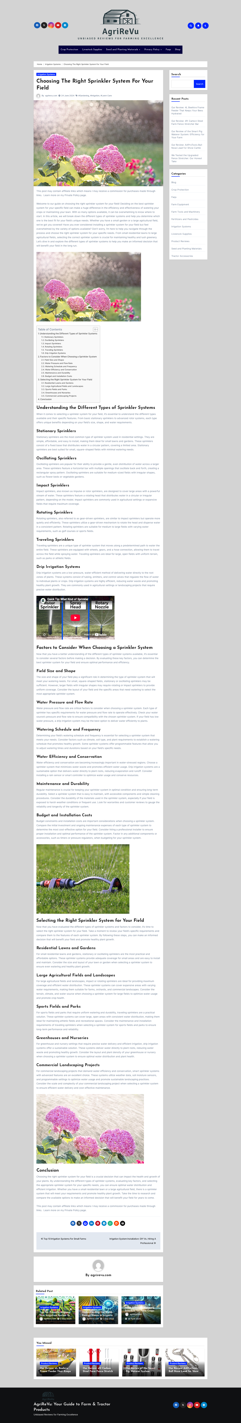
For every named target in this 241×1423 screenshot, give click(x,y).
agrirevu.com (51, 95)
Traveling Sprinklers (54, 350)
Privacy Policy (152, 49)
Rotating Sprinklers (53, 347)
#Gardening (83, 95)
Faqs (168, 49)
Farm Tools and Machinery (185, 211)
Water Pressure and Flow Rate (59, 363)
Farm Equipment (180, 204)
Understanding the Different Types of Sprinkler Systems (68, 333)
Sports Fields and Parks (56, 389)
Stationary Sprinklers (53, 337)
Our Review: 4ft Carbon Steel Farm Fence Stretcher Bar (99, 1371)
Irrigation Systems (46, 74)
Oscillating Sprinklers (54, 340)
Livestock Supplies (92, 49)
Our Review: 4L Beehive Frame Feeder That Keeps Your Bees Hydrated (187, 110)
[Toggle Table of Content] (94, 329)
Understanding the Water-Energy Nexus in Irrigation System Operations (98, 1315)
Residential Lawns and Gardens (59, 383)
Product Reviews (180, 241)
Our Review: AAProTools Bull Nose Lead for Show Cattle (183, 1371)
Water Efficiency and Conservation (61, 369)
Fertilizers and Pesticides (184, 219)
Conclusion (46, 399)
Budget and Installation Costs (58, 376)
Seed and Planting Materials (122, 49)
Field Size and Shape (54, 360)
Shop (177, 49)
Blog (173, 182)
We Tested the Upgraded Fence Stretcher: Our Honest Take (186, 158)
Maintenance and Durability (57, 373)
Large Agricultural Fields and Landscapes (64, 386)
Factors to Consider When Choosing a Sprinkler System (68, 356)
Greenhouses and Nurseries (57, 393)
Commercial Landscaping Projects (60, 396)
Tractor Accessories (182, 256)
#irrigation (94, 95)
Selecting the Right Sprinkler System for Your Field (66, 379)
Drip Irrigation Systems (55, 353)
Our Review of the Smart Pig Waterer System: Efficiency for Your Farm (187, 134)
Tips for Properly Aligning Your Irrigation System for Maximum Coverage (55, 1315)
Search (176, 74)
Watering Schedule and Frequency (61, 366)
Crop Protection (69, 49)
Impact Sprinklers (53, 343)
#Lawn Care (106, 95)
